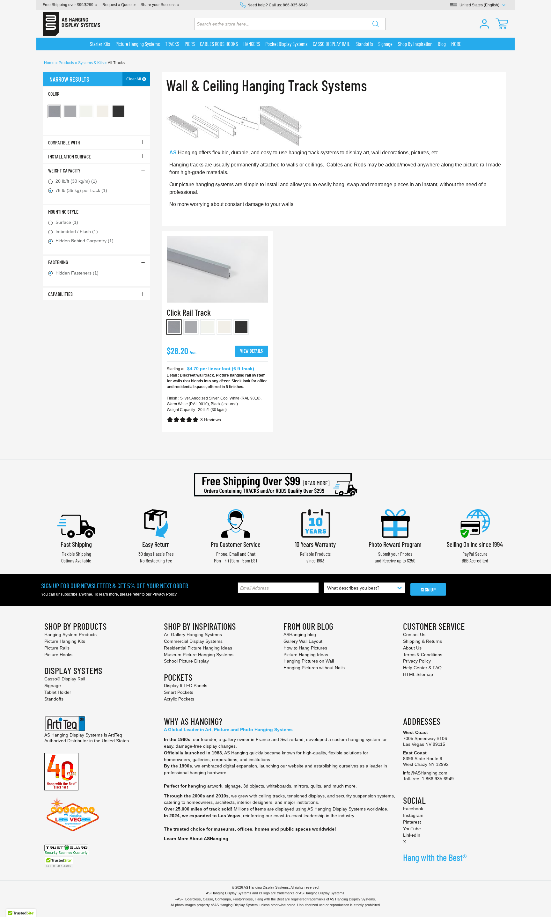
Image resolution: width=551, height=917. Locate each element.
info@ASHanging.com (425, 772)
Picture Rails (57, 647)
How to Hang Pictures (305, 647)
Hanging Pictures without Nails (314, 667)
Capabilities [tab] (60, 294)
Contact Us (414, 634)
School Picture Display (186, 661)
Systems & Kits (91, 63)
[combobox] (290, 24)
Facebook (413, 808)
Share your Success (158, 5)
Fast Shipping (76, 544)
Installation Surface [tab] (69, 156)
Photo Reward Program (395, 544)
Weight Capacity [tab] (64, 170)
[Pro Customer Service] (236, 523)
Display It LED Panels (185, 685)
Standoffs (53, 698)
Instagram (413, 815)
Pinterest (412, 822)
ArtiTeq (115, 734)
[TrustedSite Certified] (58, 862)
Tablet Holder (57, 692)
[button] (484, 24)
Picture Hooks (58, 654)
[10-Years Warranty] (315, 523)
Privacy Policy (164, 594)
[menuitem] (100, 44)
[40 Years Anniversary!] (61, 771)
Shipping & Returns (422, 641)
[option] (174, 327)
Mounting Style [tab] (63, 212)
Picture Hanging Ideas (305, 654)
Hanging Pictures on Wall (308, 661)
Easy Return (156, 544)
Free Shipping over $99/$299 (68, 5)
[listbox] (217, 328)
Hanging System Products (70, 634)
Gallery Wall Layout (302, 641)
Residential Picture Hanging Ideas (198, 647)
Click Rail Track (189, 312)
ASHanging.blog (299, 634)
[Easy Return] (156, 523)
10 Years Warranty (315, 544)
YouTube (412, 828)
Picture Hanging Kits (64, 641)
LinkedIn (411, 835)
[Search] (375, 24)
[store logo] (71, 24)
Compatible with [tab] (64, 142)
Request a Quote (117, 5)
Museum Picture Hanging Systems (198, 654)
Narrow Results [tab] (69, 79)
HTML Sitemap (418, 674)
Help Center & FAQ (422, 667)
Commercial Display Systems (193, 641)
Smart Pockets (178, 692)
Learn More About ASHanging (196, 838)
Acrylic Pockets (179, 698)
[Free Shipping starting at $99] (275, 485)
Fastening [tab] (58, 262)
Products (67, 63)
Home (49, 63)
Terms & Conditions (422, 654)
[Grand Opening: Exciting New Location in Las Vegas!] (72, 814)
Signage (52, 685)
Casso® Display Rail (64, 678)
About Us (412, 647)
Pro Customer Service (236, 544)
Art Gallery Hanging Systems (193, 634)
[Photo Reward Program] (395, 523)
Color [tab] (53, 94)
